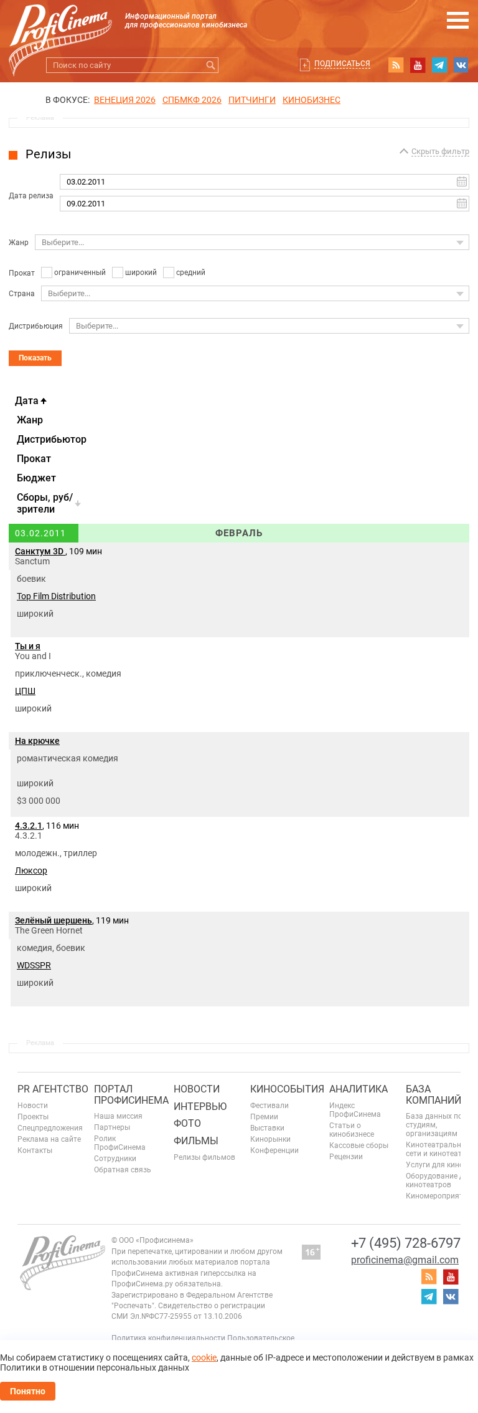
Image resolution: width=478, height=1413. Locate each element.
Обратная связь (122, 1169)
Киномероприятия (439, 1196)
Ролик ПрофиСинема (120, 1143)
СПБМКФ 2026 (192, 100)
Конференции (274, 1150)
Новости (32, 1105)
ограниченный (80, 272)
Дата (27, 401)
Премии (264, 1116)
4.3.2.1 (28, 826)
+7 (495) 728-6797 (406, 1243)
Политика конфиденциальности (168, 1338)
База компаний (433, 1094)
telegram (439, 65)
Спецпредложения (50, 1128)
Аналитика (358, 1089)
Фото (187, 1123)
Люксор (31, 870)
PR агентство (52, 1089)
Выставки (267, 1128)
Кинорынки (270, 1139)
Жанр (19, 242)
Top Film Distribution (56, 596)
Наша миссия (118, 1116)
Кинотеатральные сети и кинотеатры (439, 1149)
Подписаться (342, 63)
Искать (210, 65)
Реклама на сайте (49, 1139)
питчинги (252, 100)
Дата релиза (31, 195)
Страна (22, 293)
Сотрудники (115, 1158)
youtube (418, 65)
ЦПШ (25, 691)
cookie (204, 1357)
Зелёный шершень (53, 920)
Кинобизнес (311, 100)
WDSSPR (34, 965)
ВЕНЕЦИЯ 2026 (125, 100)
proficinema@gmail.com (405, 1260)
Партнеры (112, 1127)
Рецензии (346, 1156)
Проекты (33, 1116)
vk (461, 65)
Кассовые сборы (358, 1145)
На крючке (37, 741)
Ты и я (27, 646)
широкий (141, 272)
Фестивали (269, 1105)
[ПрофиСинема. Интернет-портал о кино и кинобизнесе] (60, 25)
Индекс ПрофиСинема (355, 1110)
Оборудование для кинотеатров (439, 1180)
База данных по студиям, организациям (434, 1125)
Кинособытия (287, 1089)
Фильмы (196, 1141)
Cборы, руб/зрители (45, 503)
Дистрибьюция (36, 326)
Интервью (200, 1106)
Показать (35, 358)
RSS (396, 65)
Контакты (34, 1150)
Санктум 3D (40, 551)
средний (190, 272)
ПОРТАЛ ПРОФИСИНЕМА (131, 1094)
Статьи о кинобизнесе (351, 1130)
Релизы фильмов (204, 1157)
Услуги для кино (435, 1164)
